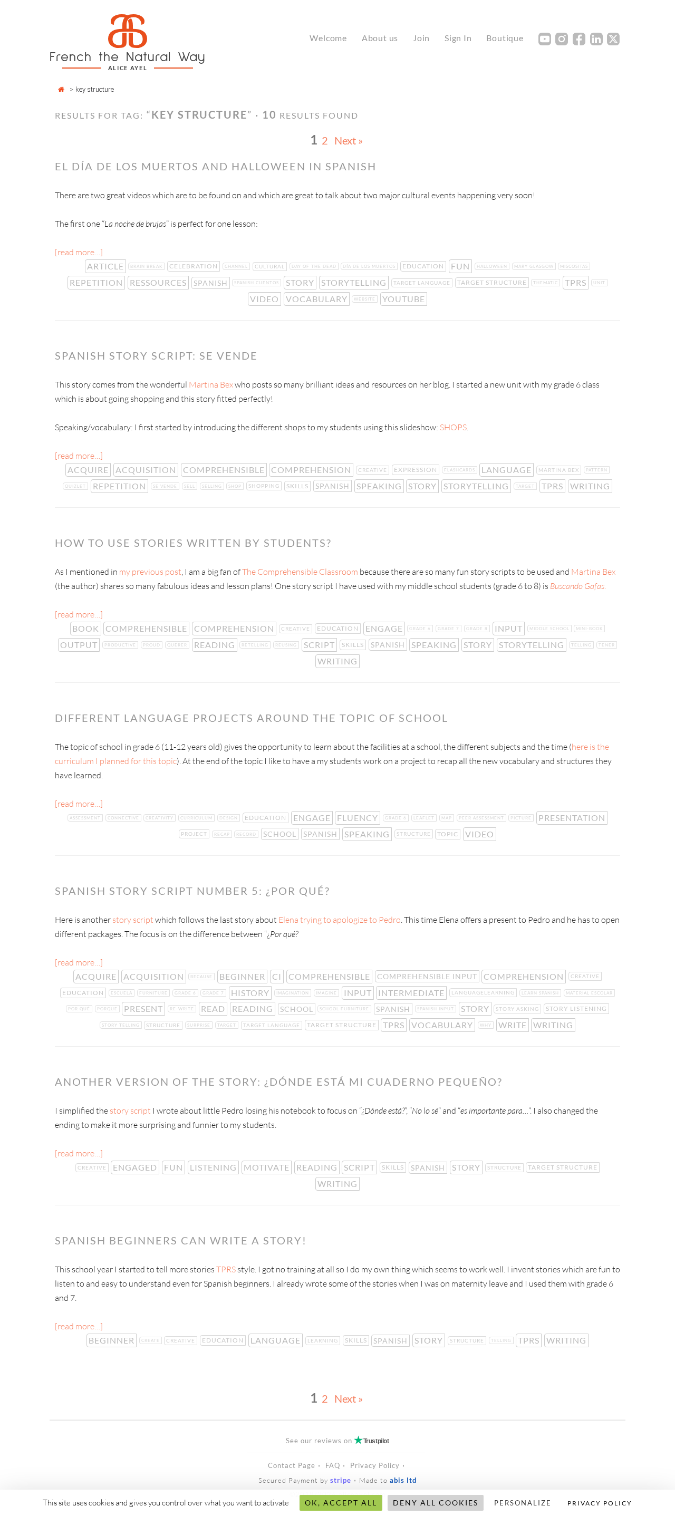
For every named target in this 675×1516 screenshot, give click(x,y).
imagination (293, 993)
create (151, 1340)
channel (237, 266)
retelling (256, 645)
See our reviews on (337, 1440)
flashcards (460, 469)
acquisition (146, 470)
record (247, 834)
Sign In (458, 38)
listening (214, 1167)
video (265, 299)
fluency (358, 818)
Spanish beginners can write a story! (181, 1240)
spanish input (436, 1008)
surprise (200, 1025)
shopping (265, 485)
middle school (550, 628)
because (202, 976)
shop (236, 486)
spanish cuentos (257, 282)
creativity (161, 817)
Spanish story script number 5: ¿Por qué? (192, 890)
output (80, 645)
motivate (268, 1167)
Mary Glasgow (535, 266)
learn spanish (541, 993)
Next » (348, 140)
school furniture (345, 1008)
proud (152, 645)
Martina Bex (212, 384)
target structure (493, 282)
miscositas (575, 266)
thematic (546, 282)
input (510, 628)
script (320, 645)
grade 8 (478, 628)
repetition (97, 282)
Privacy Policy (375, 1465)
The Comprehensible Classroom (300, 571)
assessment (86, 817)
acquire (89, 470)
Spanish (212, 282)
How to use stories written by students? (193, 542)
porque (108, 1008)
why (487, 1025)
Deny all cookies (435, 1502)
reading (215, 645)
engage (385, 628)
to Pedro (384, 919)
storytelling (355, 282)
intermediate (412, 993)
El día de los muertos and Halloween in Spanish (216, 166)
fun (461, 266)
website (366, 299)
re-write (183, 1008)
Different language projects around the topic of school (251, 717)
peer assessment (482, 817)
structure (415, 834)
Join (421, 38)
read (214, 1008)
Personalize (523, 1503)
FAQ (332, 1465)
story (301, 282)
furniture (154, 993)
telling (582, 645)
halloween (493, 266)
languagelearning (484, 992)
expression (416, 470)
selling (213, 486)
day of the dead (315, 266)
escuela (122, 993)
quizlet (76, 486)
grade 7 (449, 628)
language (507, 470)
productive (121, 645)
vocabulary (318, 299)
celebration (194, 266)
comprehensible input (428, 976)
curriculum (197, 817)
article (106, 266)
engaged (136, 1167)
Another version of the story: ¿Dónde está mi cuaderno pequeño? (279, 1081)
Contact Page (291, 1465)
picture (522, 817)
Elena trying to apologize (322, 919)
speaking (380, 486)
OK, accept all (341, 1502)
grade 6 (421, 628)
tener (608, 645)
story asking (518, 1009)
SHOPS (453, 427)
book (86, 628)
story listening (577, 1008)
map (447, 817)
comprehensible (225, 470)
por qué (80, 1008)
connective (124, 817)
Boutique (504, 38)
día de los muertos (370, 266)
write (513, 1025)
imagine (327, 993)
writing (591, 486)
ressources (159, 282)
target (526, 486)
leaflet (425, 817)
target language (422, 282)
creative (373, 470)
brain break (147, 266)
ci (278, 976)
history (251, 993)
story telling (122, 1025)
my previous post (150, 571)
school (280, 833)
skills (298, 486)
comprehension (312, 470)
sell (190, 486)
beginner (243, 976)
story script (132, 919)
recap (223, 834)
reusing (287, 645)
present (144, 1008)
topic (448, 834)
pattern (598, 469)
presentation (573, 818)
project (195, 834)
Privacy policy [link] (599, 1503)
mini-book (590, 628)
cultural (271, 266)
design (229, 817)
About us (380, 38)
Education (424, 266)
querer (178, 645)
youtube (404, 299)
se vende (166, 486)
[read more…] (79, 252)
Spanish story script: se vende (156, 355)
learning (323, 1340)
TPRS (577, 282)
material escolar (590, 993)
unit (600, 282)
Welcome (328, 38)
